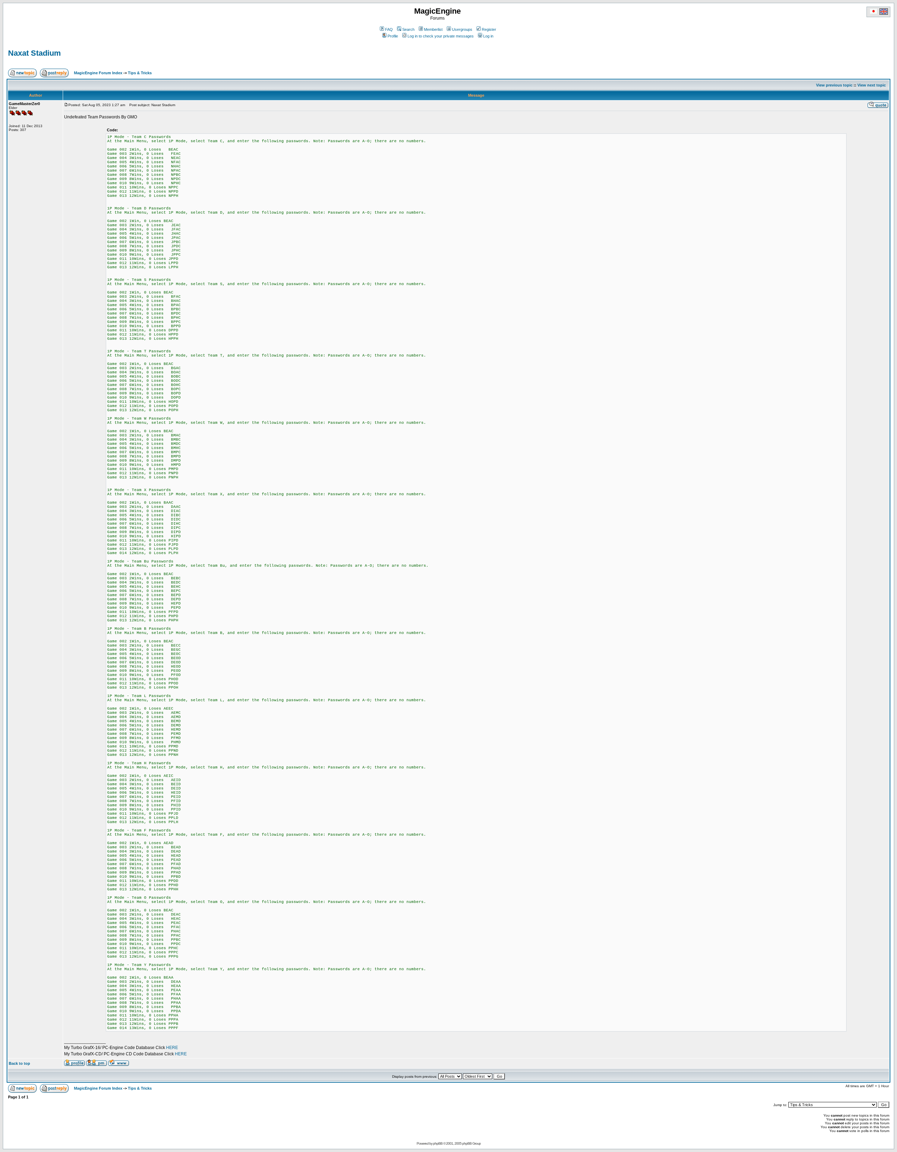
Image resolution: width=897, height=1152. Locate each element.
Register (489, 29)
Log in (488, 36)
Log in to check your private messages (441, 36)
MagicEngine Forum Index (98, 73)
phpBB (438, 1143)
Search (408, 29)
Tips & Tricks (140, 73)
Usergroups (462, 29)
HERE (172, 1047)
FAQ (389, 29)
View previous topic (834, 85)
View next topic (871, 85)
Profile (393, 36)
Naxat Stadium (34, 53)
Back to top (19, 1063)
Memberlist (433, 29)
